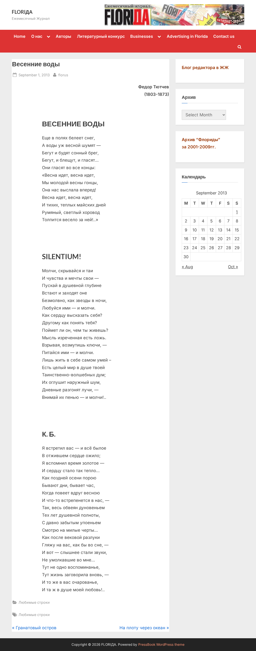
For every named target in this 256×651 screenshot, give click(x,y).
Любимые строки (34, 602)
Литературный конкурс (101, 36)
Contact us (223, 36)
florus (63, 75)
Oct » (233, 266)
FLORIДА (22, 12)
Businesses (141, 36)
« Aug (187, 266)
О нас (36, 36)
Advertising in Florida (187, 36)
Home (20, 36)
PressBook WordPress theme (161, 644)
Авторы (63, 36)
